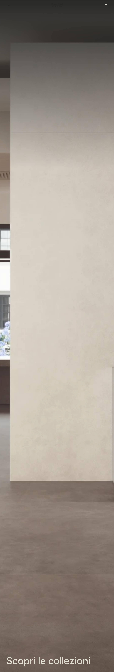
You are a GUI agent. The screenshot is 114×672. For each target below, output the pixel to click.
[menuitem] (9, 5)
